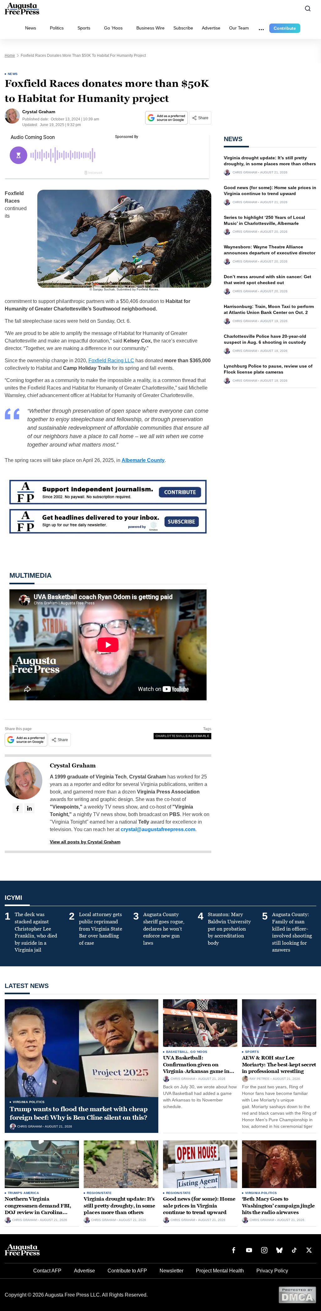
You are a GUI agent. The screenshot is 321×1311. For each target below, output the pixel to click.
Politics (57, 27)
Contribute (285, 28)
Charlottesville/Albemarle (182, 736)
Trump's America (23, 1193)
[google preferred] (167, 118)
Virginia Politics (29, 1102)
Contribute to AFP (127, 1270)
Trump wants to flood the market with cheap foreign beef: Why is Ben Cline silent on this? (78, 1113)
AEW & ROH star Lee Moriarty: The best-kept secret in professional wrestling (279, 1064)
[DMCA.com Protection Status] (297, 1294)
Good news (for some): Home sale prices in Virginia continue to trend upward (199, 1206)
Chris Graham (245, 172)
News (30, 27)
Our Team (239, 27)
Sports (83, 27)
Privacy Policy (272, 1270)
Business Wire (150, 27)
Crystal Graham (73, 765)
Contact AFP (47, 1270)
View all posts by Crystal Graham (85, 841)
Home (10, 55)
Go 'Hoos (198, 1052)
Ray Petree (260, 1078)
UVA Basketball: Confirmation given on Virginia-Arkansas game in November (196, 1067)
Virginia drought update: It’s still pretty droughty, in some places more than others (119, 1206)
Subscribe (183, 27)
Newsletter (171, 1270)
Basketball (177, 1052)
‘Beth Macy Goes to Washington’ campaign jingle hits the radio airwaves (278, 1206)
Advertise (211, 27)
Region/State (99, 1193)
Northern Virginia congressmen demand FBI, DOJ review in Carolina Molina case (38, 1209)
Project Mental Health (220, 1270)
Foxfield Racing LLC (111, 360)
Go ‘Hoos (113, 27)
